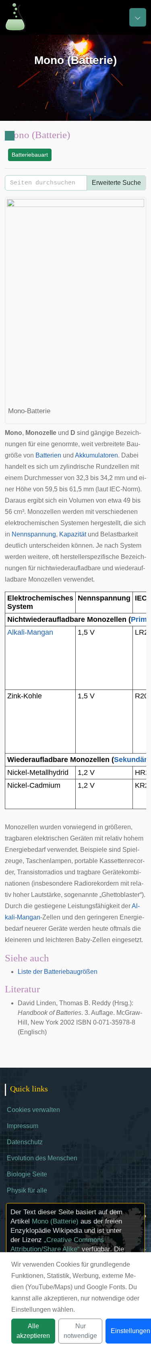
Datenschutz (25, 1142)
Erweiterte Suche (116, 182)
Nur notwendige (80, 1331)
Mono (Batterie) (55, 1221)
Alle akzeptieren (33, 1331)
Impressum (22, 1125)
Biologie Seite (27, 1174)
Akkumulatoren (96, 455)
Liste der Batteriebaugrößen (57, 971)
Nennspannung (34, 534)
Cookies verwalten (33, 1109)
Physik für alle (27, 1190)
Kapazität (72, 534)
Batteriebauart (30, 154)
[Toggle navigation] (137, 17)
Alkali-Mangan (30, 632)
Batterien (48, 455)
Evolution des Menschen (42, 1158)
